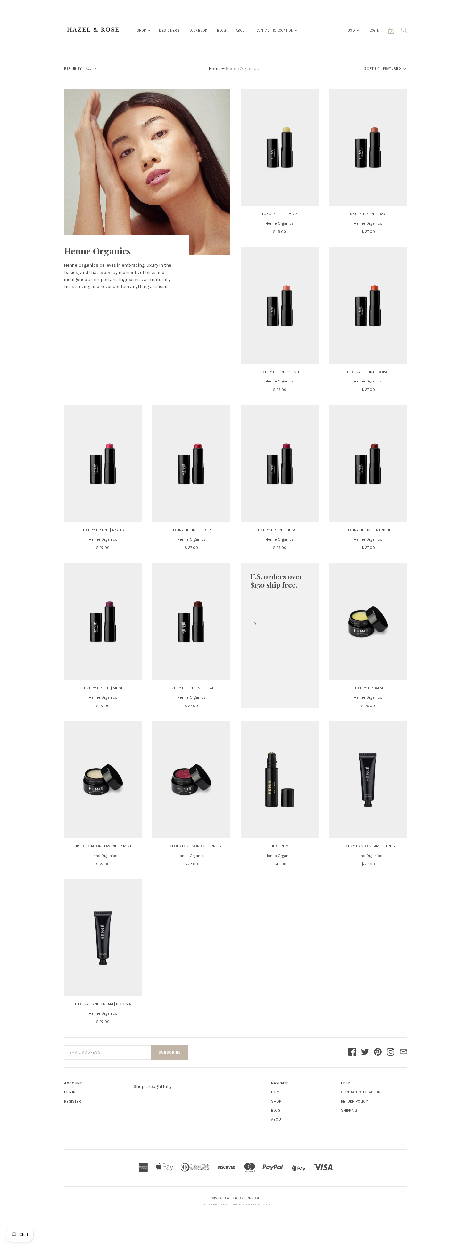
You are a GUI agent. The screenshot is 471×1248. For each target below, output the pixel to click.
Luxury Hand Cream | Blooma (103, 1004)
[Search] (404, 32)
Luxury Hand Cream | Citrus (368, 846)
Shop (141, 30)
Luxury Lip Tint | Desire (191, 530)
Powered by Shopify (259, 1204)
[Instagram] (390, 1052)
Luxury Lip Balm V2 (279, 214)
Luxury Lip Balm (368, 688)
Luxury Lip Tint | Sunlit (279, 372)
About (241, 30)
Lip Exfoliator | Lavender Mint (103, 846)
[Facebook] (352, 1052)
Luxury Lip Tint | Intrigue (368, 530)
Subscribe (170, 1053)
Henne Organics (279, 223)
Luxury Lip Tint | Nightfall (191, 688)
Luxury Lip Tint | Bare (368, 214)
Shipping (349, 1110)
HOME (276, 1092)
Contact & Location (275, 30)
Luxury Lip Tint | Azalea (103, 530)
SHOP (276, 1101)
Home (214, 68)
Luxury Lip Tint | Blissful (279, 530)
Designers (169, 30)
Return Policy (354, 1101)
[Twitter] (365, 1052)
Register (72, 1101)
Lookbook (198, 30)
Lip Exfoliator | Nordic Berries (191, 846)
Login (374, 30)
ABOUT (277, 1119)
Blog (221, 30)
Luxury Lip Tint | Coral (368, 372)
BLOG (275, 1110)
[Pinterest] (378, 1052)
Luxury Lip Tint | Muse (102, 688)
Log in (70, 1092)
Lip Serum (279, 846)
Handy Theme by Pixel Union (218, 1204)
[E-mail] (403, 1052)
